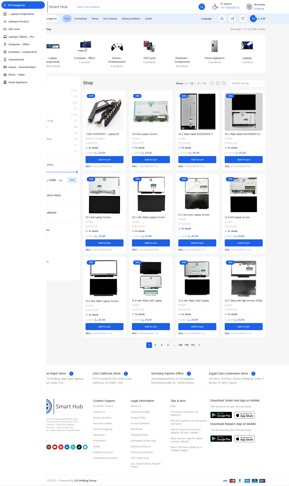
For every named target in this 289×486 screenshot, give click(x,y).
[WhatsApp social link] (73, 447)
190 (187, 344)
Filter (72, 179)
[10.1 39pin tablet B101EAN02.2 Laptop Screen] (197, 112)
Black (43, 90)
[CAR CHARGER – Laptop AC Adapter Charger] (104, 112)
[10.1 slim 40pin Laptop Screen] (151, 195)
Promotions (99, 440)
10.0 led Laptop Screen (144, 134)
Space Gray (46, 120)
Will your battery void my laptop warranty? (189, 422)
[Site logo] (51, 6)
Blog (173, 406)
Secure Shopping (102, 429)
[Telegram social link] (85, 447)
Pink (42, 108)
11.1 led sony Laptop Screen (194, 214)
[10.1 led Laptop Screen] (104, 195)
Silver (43, 114)
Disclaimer (137, 429)
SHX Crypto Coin (140, 458)
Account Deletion (140, 423)
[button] (104, 159)
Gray (43, 102)
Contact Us (99, 411)
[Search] (202, 7)
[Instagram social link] (48, 447)
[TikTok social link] (79, 447)
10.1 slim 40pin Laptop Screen (148, 217)
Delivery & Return (141, 446)
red (42, 151)
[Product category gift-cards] (149, 52)
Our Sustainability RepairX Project (146, 465)
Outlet (96, 446)
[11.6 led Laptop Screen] (244, 195)
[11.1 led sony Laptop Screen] (197, 193)
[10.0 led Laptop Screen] (151, 112)
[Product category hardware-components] (182, 54)
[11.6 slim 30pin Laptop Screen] (104, 278)
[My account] (222, 18)
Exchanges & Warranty (143, 440)
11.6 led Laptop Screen (237, 217)
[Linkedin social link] (67, 447)
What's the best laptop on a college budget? (186, 449)
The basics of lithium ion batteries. (184, 413)
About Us (136, 406)
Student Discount (103, 452)
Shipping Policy (139, 434)
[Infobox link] (53, 374)
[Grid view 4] (224, 83)
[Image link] (58, 406)
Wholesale (99, 434)
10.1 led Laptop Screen (98, 217)
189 (180, 344)
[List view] (212, 83)
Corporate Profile (140, 411)
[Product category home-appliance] (214, 52)
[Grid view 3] (217, 83)
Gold (43, 132)
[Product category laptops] (247, 52)
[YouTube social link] (54, 447)
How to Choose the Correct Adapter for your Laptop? (186, 431)
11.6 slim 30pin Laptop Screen (102, 301)
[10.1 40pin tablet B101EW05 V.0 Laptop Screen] (244, 112)
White (43, 126)
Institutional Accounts (105, 458)
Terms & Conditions (142, 452)
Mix (42, 145)
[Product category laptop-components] (52, 54)
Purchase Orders (102, 423)
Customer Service (103, 406)
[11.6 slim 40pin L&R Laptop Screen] (151, 278)
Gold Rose (46, 139)
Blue (43, 96)
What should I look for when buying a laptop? (186, 440)
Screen (136, 138)
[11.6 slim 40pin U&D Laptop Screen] (197, 278)
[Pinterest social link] (60, 447)
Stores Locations (102, 417)
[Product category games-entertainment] (117, 54)
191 (193, 344)
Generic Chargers (95, 138)
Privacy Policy (138, 417)
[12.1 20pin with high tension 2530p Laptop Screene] (244, 278)
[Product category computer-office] (84, 52)
